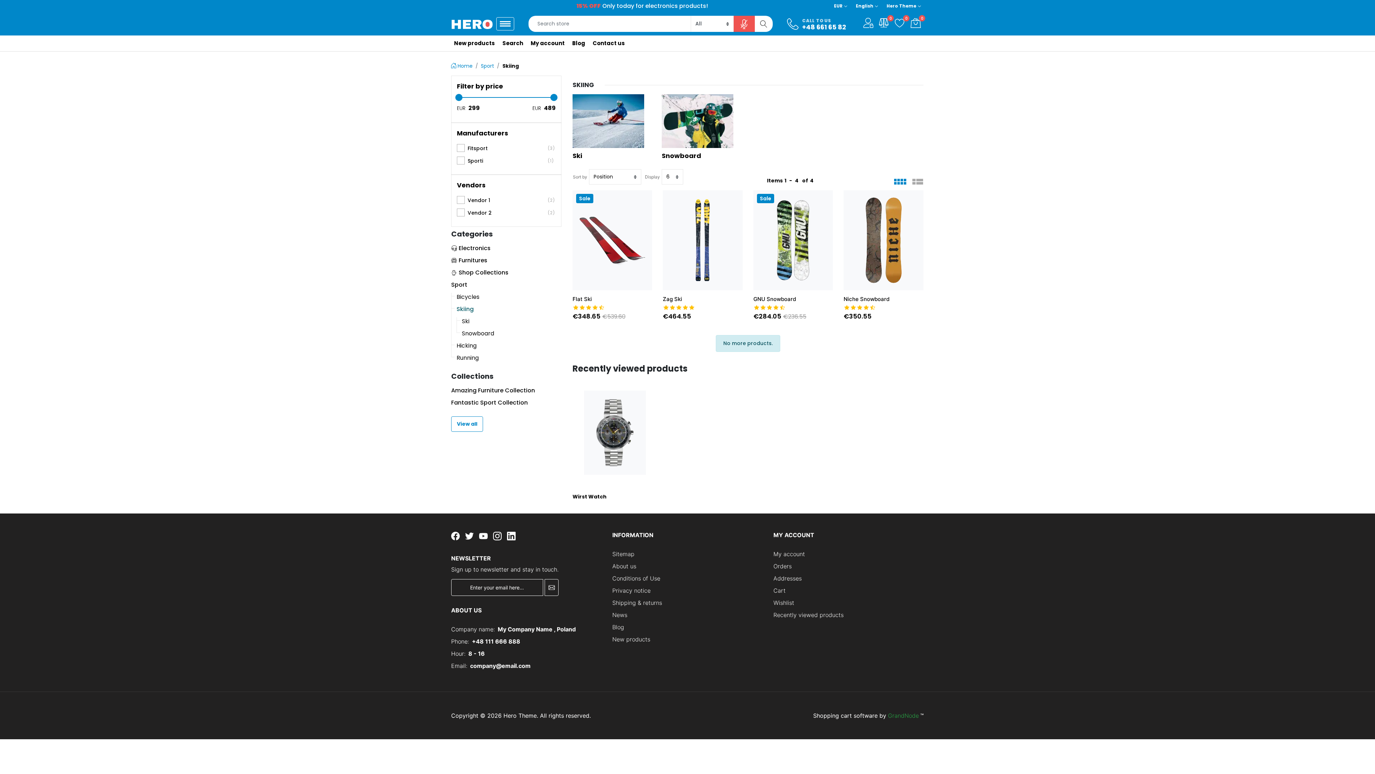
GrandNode (903, 715)
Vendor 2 (511, 212)
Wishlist (783, 602)
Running (468, 358)
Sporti (511, 160)
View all (467, 423)
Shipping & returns (637, 602)
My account (789, 554)
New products (631, 639)
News (619, 614)
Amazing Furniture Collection (493, 390)
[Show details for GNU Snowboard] (793, 240)
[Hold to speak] (744, 24)
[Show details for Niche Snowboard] (883, 240)
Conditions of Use (636, 578)
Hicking (467, 345)
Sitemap (623, 554)
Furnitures (473, 260)
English (864, 6)
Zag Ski (672, 299)
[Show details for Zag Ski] (703, 240)
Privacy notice (631, 590)
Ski (465, 321)
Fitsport (511, 148)
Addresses (787, 578)
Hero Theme (901, 6)
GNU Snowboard (774, 299)
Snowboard (478, 333)
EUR (838, 6)
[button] (868, 23)
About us (624, 566)
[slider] (458, 97)
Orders (782, 566)
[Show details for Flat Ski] (612, 240)
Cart (779, 590)
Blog (618, 627)
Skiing (465, 309)
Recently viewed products (808, 614)
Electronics (475, 248)
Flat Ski (582, 299)
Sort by (580, 177)
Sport (459, 285)
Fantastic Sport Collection (489, 402)
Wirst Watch (590, 496)
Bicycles (468, 297)
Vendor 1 (511, 200)
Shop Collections (483, 272)
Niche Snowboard (866, 299)
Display (652, 177)
